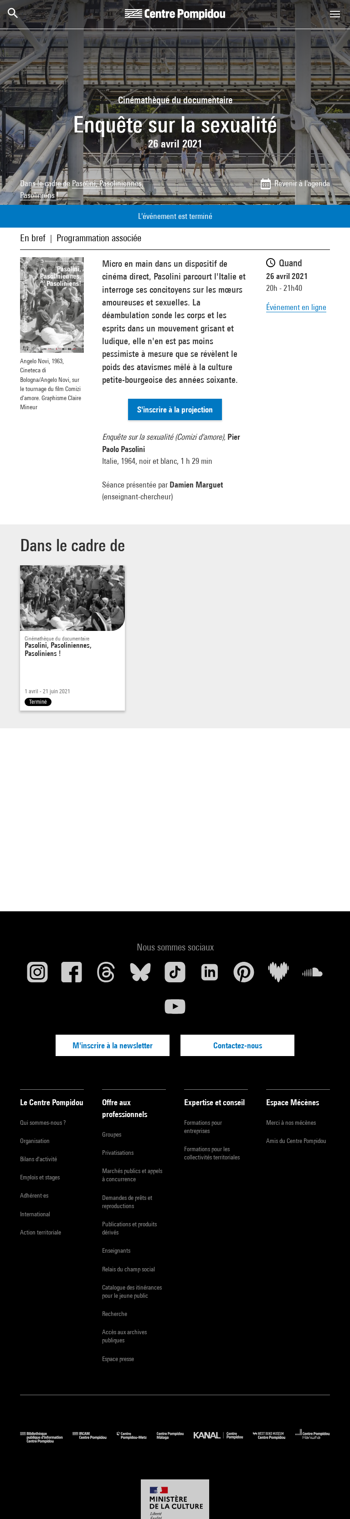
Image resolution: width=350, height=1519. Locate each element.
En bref (33, 238)
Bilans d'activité (38, 1159)
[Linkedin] (209, 975)
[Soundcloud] (312, 975)
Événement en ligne (296, 307)
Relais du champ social (128, 1269)
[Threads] (106, 975)
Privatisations (118, 1152)
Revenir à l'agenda (302, 183)
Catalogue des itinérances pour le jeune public (132, 1291)
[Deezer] (278, 975)
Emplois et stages (40, 1177)
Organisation (35, 1140)
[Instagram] (37, 975)
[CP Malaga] (175, 1441)
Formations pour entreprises (203, 1126)
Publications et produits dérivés (129, 1228)
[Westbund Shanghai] (274, 1441)
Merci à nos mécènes (291, 1122)
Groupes (111, 1134)
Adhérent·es (34, 1195)
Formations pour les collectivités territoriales (212, 1153)
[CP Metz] (137, 1441)
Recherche (114, 1313)
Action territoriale (40, 1232)
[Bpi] (46, 1441)
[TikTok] (175, 975)
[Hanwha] (312, 1441)
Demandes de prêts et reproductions (127, 1201)
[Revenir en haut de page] (328, 1497)
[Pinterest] (243, 975)
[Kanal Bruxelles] (223, 1441)
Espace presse (118, 1358)
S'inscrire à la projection (175, 409)
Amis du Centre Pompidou (296, 1140)
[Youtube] (175, 1010)
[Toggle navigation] (335, 14)
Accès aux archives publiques (124, 1336)
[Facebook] (72, 975)
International (35, 1214)
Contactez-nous (237, 1045)
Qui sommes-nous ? (43, 1122)
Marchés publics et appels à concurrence (132, 1175)
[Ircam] (94, 1441)
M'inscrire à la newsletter (112, 1045)
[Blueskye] (141, 975)
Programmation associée (99, 238)
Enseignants (116, 1250)
